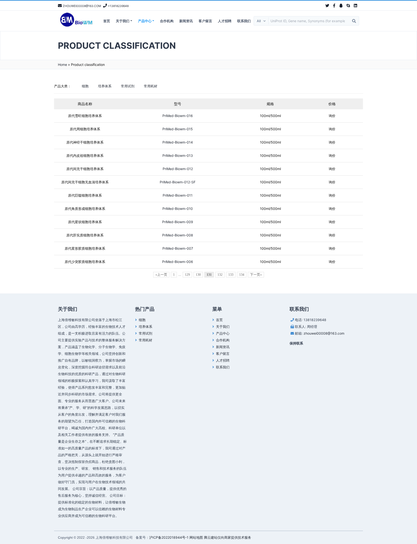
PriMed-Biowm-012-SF (177, 182)
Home (62, 64)
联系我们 (244, 21)
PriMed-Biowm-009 (177, 222)
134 (241, 274)
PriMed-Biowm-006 (177, 262)
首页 (106, 21)
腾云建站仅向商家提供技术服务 (227, 537)
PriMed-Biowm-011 (178, 195)
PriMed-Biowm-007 (177, 248)
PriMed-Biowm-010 (177, 209)
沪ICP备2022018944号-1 (168, 537)
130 (198, 274)
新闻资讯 (186, 21)
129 (187, 274)
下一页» (256, 274)
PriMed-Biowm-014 (177, 142)
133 (230, 274)
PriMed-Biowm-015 (177, 129)
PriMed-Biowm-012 (178, 169)
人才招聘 (224, 21)
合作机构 (167, 21)
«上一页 (161, 274)
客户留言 (205, 21)
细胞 (85, 86)
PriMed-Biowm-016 (177, 116)
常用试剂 (127, 86)
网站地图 (196, 537)
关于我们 (122, 21)
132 (219, 274)
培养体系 (104, 86)
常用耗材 (150, 86)
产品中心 (145, 21)
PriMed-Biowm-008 (177, 235)
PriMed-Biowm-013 (177, 155)
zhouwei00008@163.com (324, 333)
